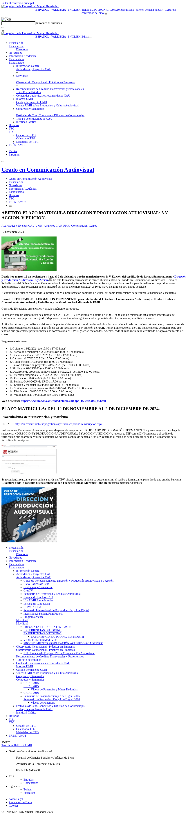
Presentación (16, 42)
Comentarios (31, 782)
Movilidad (22, 75)
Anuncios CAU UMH (57, 225)
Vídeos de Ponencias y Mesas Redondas (54, 689)
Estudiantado (16, 59)
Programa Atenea (34, 616)
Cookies (13, 805)
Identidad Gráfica (26, 121)
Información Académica (23, 56)
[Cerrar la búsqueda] (2, 31)
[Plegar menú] (89, 37)
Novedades (15, 52)
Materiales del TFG (27, 141)
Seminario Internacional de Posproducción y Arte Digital (56, 610)
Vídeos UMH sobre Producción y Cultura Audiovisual (47, 105)
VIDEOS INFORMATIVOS (40, 640)
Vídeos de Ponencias (43, 702)
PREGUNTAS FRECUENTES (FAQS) (47, 626)
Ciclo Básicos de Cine (36, 583)
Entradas (29, 779)
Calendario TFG (25, 138)
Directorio (22, 49)
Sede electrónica (96, 9)
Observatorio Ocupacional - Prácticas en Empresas (45, 82)
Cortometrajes (79, 225)
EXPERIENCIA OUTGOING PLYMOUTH (57, 636)
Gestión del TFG (26, 135)
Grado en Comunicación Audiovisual (47, 169)
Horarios (14, 125)
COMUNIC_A (32, 607)
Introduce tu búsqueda (49, 23)
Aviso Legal (16, 799)
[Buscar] (2, 27)
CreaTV (28, 590)
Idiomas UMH (24, 98)
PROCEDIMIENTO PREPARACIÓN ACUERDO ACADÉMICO (63, 643)
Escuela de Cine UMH (37, 603)
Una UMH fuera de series (38, 600)
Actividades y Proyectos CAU (33, 69)
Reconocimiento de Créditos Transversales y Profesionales (50, 88)
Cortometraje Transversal (38, 587)
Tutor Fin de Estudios (28, 92)
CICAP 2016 (31, 692)
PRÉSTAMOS (17, 145)
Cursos (93, 225)
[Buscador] (105, 13)
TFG (12, 128)
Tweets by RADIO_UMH (16, 745)
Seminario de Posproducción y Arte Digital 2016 (52, 696)
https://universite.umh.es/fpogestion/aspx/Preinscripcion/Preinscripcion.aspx (58, 424)
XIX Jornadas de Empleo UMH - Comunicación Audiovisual (59, 653)
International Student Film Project (43, 613)
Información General (28, 65)
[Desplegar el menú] (6, 17)
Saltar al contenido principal (17, 3)
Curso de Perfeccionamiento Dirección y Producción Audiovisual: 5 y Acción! (69, 580)
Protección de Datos (20, 802)
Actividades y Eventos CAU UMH (21, 225)
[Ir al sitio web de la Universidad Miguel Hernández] (30, 6)
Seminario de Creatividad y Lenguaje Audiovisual (52, 593)
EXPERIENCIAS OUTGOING (43, 630)
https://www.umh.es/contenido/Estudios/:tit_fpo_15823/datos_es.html (63, 400)
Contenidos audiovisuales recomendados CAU (43, 95)
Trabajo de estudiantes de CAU (34, 118)
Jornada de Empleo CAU (38, 597)
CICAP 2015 (31, 682)
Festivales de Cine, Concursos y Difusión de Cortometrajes (50, 115)
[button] (16, 46)
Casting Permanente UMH (31, 102)
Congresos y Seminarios (30, 108)
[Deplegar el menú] (10, 206)
